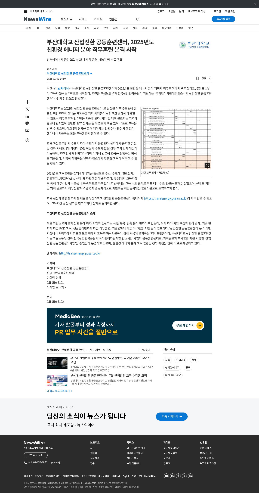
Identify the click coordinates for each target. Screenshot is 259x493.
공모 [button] (188, 367)
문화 (57, 28)
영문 (190, 28)
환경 (144, 28)
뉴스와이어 (62, 89)
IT (38, 28)
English (126, 476)
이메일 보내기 (56, 287)
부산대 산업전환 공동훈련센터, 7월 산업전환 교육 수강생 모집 (108, 376)
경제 (86, 28)
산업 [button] (194, 360)
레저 (115, 28)
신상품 (179, 28)
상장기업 (166, 28)
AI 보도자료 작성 (196, 11)
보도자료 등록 (223, 18)
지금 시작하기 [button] (170, 416)
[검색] (138, 19)
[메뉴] (26, 11)
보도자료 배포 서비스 (41, 11)
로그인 (217, 11)
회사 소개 (28, 476)
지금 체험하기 (159, 4)
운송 (106, 28)
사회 (135, 28)
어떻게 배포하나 (135, 453)
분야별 (93, 453)
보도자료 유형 (170, 453)
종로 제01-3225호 (119, 483)
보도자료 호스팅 (208, 463)
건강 (77, 28)
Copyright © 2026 (130, 486)
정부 (154, 28)
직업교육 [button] (181, 360)
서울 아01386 (44, 486)
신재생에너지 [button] (172, 367)
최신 (28, 28)
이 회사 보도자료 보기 (59, 391)
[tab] (107, 442)
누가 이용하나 (134, 463)
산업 (47, 28)
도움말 (171, 11)
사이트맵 (116, 476)
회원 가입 (230, 11)
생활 (67, 28)
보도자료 (66, 19)
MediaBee (150, 476)
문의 (181, 11)
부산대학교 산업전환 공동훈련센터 (69, 74)
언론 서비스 (206, 448)
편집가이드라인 (53, 476)
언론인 (113, 19)
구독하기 (145, 350)
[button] (197, 78)
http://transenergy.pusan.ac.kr (79, 253)
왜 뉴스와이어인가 (136, 448)
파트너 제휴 (103, 476)
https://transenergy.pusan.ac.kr (165, 198)
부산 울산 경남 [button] (173, 375)
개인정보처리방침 (71, 476)
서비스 (83, 19)
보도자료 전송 (207, 458)
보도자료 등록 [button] (36, 455)
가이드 (98, 19)
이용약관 (39, 476)
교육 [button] (167, 360)
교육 (125, 28)
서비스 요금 (132, 458)
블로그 (161, 11)
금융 (96, 28)
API (140, 476)
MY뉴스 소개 (206, 453)
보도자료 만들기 (171, 448)
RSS (108, 350)
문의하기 (56, 462)
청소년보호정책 (89, 476)
